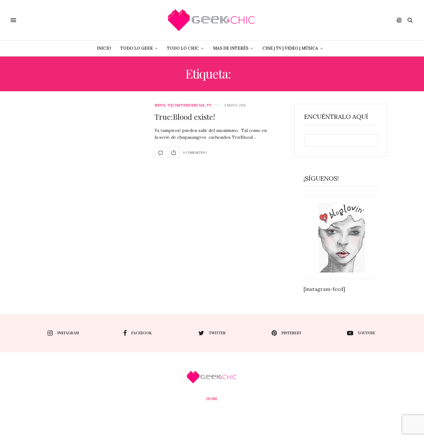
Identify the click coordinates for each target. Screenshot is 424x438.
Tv (209, 105)
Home (212, 398)
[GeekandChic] (212, 20)
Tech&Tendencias (186, 105)
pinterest (291, 332)
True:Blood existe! (185, 117)
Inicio (104, 48)
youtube (366, 332)
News (160, 105)
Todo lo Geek (136, 48)
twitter (217, 332)
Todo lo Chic (183, 48)
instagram (68, 332)
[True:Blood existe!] (160, 152)
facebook (141, 332)
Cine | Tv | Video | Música (290, 48)
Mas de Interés (230, 48)
